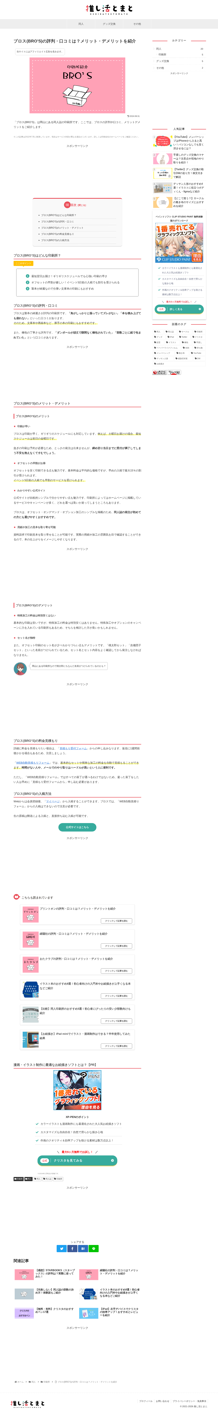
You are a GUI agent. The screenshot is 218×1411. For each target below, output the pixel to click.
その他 (179, 68)
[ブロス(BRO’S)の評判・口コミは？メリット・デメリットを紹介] (83, 1248)
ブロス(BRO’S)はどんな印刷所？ (58, 215)
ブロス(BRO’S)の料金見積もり (57, 234)
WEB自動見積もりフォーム (32, 762)
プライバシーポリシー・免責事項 (189, 1401)
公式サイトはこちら (77, 827)
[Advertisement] (77, 171)
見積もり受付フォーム (73, 748)
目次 (73, 205)
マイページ (53, 801)
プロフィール (146, 1401)
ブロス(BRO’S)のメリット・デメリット (62, 227)
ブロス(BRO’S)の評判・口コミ (57, 221)
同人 (29, 1179)
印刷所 (19, 1179)
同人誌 (48, 1179)
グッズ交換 (179, 61)
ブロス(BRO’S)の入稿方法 (55, 240)
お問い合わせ (162, 1401)
